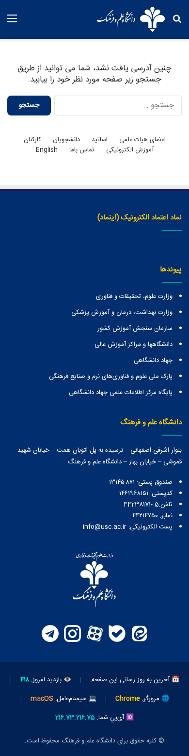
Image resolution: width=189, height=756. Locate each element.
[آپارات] (94, 633)
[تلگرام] (50, 633)
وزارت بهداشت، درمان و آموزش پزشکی (122, 312)
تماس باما (81, 150)
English (47, 150)
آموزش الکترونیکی (130, 150)
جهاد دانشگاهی (153, 360)
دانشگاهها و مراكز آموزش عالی (133, 344)
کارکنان (32, 140)
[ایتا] (139, 633)
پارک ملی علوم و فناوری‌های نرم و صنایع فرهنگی (111, 376)
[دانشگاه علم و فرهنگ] (131, 19)
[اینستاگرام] (72, 633)
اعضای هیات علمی (142, 140)
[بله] (116, 633)
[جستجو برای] (177, 23)
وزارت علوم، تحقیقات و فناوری (134, 296)
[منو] (12, 23)
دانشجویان (66, 140)
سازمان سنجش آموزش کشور (135, 328)
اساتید (100, 140)
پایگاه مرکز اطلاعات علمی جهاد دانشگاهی (121, 392)
